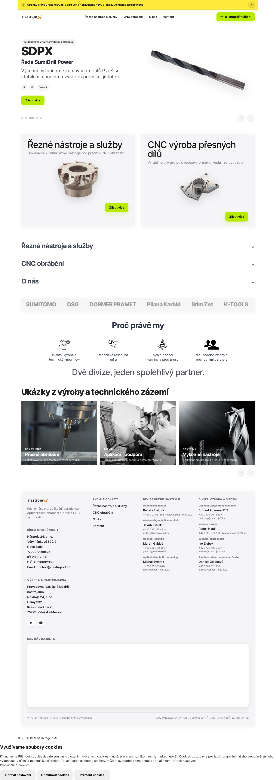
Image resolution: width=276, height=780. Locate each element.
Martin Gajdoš (156, 545)
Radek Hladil (223, 528)
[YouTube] (41, 623)
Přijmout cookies (92, 775)
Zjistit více (32, 100)
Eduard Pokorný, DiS (217, 512)
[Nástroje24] (31, 17)
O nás (153, 17)
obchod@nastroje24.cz (54, 567)
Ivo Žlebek (212, 545)
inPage (46, 738)
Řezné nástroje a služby (101, 17)
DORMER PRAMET (99, 304)
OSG (59, 304)
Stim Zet (189, 304)
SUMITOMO (28, 304)
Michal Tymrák (160, 563)
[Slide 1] (22, 118)
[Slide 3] (31, 118)
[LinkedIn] (31, 623)
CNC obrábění (133, 17)
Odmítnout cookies (55, 775)
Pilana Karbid (150, 304)
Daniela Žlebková (219, 563)
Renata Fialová (167, 510)
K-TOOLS (222, 304)
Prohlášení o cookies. (15, 765)
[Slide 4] (37, 118)
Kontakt (168, 17)
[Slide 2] (26, 118)
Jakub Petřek (160, 526)
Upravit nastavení (18, 775)
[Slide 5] (41, 118)
